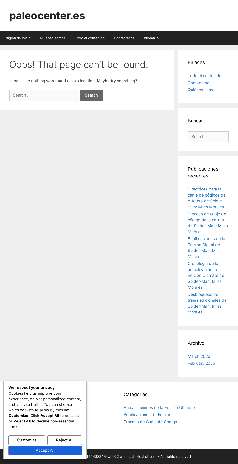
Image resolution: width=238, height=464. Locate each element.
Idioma (149, 38)
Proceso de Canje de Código (150, 421)
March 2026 (199, 356)
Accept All (45, 450)
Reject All (64, 440)
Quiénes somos (53, 38)
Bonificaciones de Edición (147, 414)
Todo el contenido (90, 38)
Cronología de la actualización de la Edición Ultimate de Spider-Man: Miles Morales (206, 275)
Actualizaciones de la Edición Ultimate (159, 407)
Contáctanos (124, 38)
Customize (27, 440)
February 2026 (201, 363)
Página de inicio (18, 38)
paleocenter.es (47, 15)
